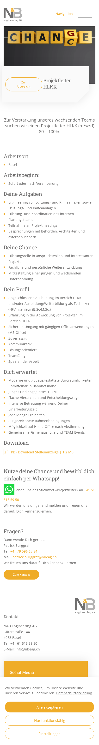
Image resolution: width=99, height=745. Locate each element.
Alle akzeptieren (50, 707)
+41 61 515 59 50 (23, 643)
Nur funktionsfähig (49, 720)
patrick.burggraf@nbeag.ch (34, 557)
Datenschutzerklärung (74, 693)
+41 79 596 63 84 (23, 551)
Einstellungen (49, 733)
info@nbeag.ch (28, 649)
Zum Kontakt (21, 575)
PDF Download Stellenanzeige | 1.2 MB (42, 452)
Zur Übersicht (23, 84)
